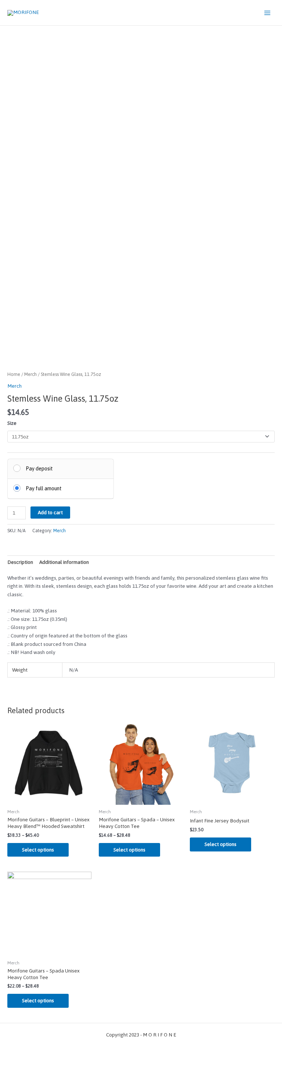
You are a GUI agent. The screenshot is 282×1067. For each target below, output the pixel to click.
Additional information (64, 562)
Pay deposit (39, 469)
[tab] (20, 562)
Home (13, 374)
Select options (38, 850)
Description (20, 562)
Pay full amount (44, 488)
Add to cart (50, 512)
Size (12, 423)
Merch (30, 374)
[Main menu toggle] (267, 13)
